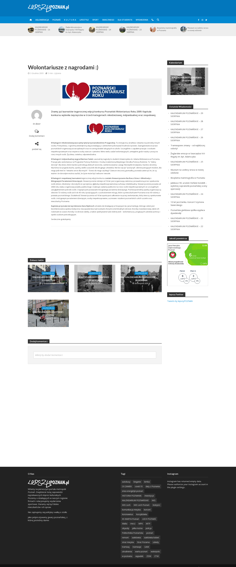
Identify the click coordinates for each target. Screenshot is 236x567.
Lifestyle (84, 19)
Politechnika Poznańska (132, 533)
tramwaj (125, 547)
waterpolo (155, 551)
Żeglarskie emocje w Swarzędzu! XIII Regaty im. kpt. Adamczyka (44, 29)
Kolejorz (156, 505)
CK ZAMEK (127, 486)
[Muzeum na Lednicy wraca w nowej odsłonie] (153, 29)
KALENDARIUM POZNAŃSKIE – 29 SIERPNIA (95, 278)
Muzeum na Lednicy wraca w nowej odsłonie (167, 29)
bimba (147, 481)
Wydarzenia (142, 19)
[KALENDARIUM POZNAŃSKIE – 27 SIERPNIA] (183, 30)
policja (148, 528)
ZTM (156, 556)
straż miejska (128, 542)
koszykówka (141, 514)
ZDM (149, 556)
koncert (147, 509)
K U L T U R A (70, 19)
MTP (148, 523)
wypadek (139, 556)
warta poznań (141, 551)
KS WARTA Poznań (130, 519)
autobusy (126, 481)
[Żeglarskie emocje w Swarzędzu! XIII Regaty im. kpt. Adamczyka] (31, 30)
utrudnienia (127, 551)
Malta (124, 523)
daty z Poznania (153, 486)
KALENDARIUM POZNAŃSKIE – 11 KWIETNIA (48, 278)
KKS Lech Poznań (141, 505)
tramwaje (137, 547)
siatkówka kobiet (151, 537)
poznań (149, 533)
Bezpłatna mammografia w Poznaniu (136, 29)
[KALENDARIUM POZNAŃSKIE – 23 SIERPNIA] (92, 30)
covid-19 (138, 486)
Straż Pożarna (143, 542)
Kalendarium (48, 273)
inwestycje (149, 495)
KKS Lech (126, 505)
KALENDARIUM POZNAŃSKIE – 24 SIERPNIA (73, 29)
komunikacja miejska (131, 509)
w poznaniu (127, 556)
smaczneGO (108, 19)
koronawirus (127, 514)
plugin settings (178, 487)
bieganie (137, 481)
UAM (146, 547)
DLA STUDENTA (125, 19)
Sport (95, 19)
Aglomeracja (42, 19)
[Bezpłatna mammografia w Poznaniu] (122, 29)
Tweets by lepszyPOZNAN (180, 301)
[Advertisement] (118, 45)
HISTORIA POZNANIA (131, 495)
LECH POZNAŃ (149, 519)
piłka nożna (137, 528)
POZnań (56, 19)
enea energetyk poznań (132, 491)
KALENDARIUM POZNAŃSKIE (135, 500)
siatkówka (136, 537)
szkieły (156, 542)
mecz (132, 523)
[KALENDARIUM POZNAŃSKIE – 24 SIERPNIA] (61, 30)
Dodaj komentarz (37, 136)
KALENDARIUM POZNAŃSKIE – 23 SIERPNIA (103, 29)
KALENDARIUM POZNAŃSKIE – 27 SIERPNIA (195, 29)
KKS (153, 500)
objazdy (125, 528)
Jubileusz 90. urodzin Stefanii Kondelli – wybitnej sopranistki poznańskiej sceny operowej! (189, 185)
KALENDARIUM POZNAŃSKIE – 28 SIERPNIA (141, 278)
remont (125, 537)
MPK (140, 523)
